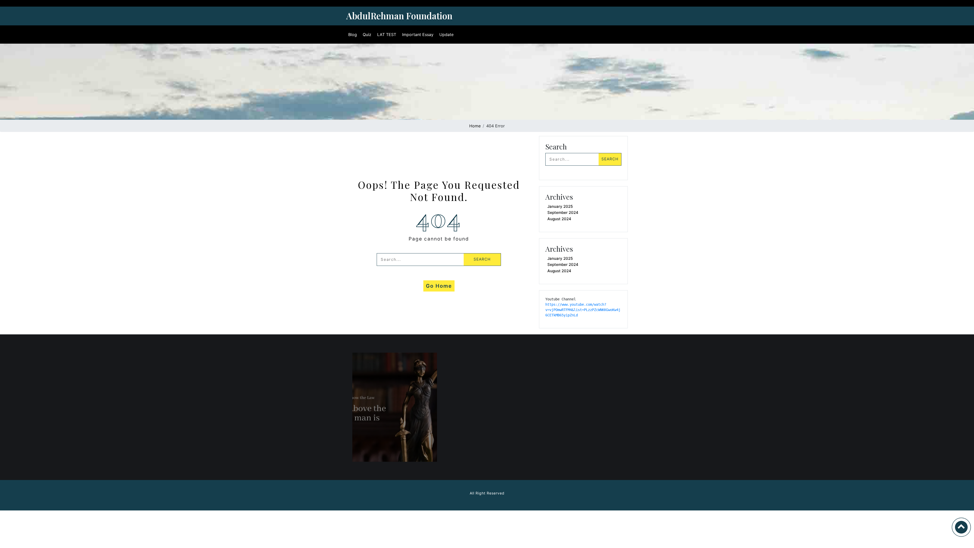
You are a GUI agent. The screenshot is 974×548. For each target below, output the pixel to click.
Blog (352, 34)
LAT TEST (386, 34)
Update (446, 34)
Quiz (367, 34)
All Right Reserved (487, 493)
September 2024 (562, 212)
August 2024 (559, 218)
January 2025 (560, 206)
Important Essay (417, 34)
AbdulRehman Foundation (399, 16)
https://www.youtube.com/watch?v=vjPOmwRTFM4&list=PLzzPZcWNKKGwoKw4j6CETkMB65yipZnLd (582, 309)
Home (475, 125)
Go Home (439, 286)
